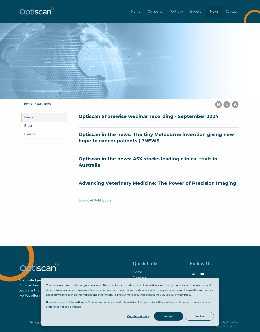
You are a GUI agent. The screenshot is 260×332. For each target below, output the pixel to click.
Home (135, 11)
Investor (196, 11)
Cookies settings (138, 316)
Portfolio (176, 11)
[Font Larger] (235, 104)
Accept (168, 316)
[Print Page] (218, 104)
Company (155, 11)
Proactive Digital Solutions (226, 324)
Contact (232, 11)
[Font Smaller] (226, 104)
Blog (28, 125)
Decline (199, 316)
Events (29, 134)
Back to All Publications (95, 200)
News (214, 11)
